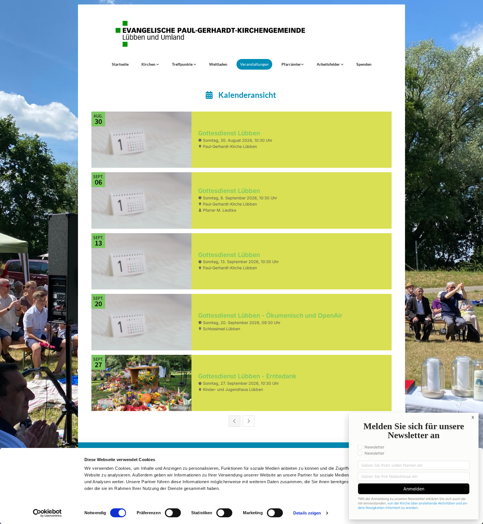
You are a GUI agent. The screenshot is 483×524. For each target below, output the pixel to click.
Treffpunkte (182, 64)
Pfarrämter (291, 64)
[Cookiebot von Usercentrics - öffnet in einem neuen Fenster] (47, 513)
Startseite (120, 64)
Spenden (363, 64)
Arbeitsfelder (329, 64)
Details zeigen (307, 513)
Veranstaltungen (254, 64)
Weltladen (218, 64)
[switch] (173, 512)
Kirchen (148, 64)
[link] (150, 64)
